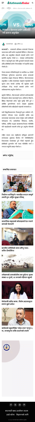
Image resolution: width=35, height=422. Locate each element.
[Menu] (3, 3)
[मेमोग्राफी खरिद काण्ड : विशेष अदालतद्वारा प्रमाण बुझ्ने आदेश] (17, 290)
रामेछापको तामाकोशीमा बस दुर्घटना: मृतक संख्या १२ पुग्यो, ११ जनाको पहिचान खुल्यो (17, 276)
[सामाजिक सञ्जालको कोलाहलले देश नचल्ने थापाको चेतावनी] (17, 210)
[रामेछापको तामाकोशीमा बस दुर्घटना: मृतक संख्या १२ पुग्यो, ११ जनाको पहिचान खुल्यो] (17, 263)
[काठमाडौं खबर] (18, 3)
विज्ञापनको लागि (22, 414)
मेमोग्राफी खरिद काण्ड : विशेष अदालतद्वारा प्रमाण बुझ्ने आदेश (17, 303)
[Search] (32, 3)
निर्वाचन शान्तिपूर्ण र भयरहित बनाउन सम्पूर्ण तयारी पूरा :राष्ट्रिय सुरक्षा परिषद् (17, 196)
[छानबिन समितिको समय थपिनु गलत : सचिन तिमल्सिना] (17, 236)
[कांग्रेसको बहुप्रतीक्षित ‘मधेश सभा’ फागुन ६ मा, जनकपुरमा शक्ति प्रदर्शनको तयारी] (17, 317)
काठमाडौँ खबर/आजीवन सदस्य (16, 411)
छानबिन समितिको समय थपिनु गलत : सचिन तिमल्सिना (15, 249)
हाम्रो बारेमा (11, 414)
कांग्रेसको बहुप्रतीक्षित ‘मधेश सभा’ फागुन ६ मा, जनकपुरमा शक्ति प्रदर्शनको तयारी (17, 329)
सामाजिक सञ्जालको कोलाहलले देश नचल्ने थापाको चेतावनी (17, 223)
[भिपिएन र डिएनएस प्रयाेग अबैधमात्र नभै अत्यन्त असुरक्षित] (17, 25)
